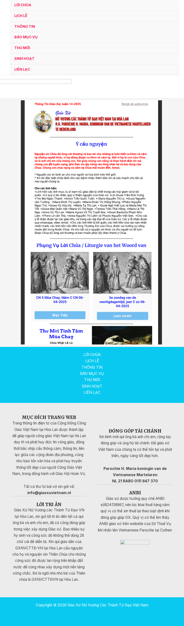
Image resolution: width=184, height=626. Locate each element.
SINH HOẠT (24, 58)
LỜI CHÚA (22, 5)
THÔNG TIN (24, 26)
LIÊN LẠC (22, 69)
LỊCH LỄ (20, 16)
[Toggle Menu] (169, 27)
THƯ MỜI (22, 48)
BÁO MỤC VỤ (26, 37)
